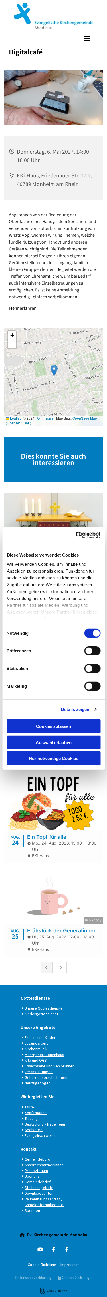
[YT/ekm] (40, 1250)
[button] (53, 38)
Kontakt (29, 1149)
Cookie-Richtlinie (42, 1264)
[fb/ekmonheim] (67, 1250)
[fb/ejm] (53, 1250)
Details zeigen (75, 709)
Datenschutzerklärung (33, 1277)
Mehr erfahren (23, 308)
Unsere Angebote (38, 1027)
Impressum (70, 1264)
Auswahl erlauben (54, 742)
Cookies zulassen (53, 726)
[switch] (92, 650)
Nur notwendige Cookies (53, 758)
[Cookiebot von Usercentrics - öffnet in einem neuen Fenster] (76, 535)
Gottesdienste (35, 998)
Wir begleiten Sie (37, 1096)
